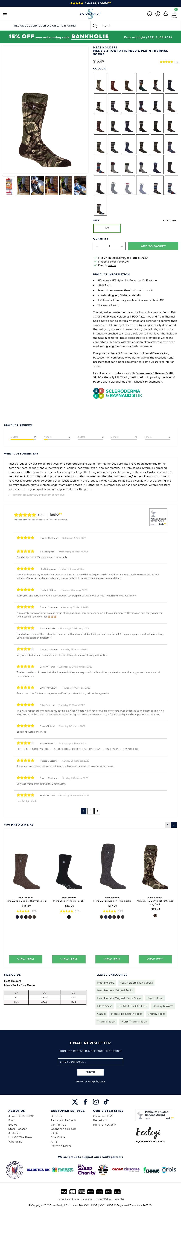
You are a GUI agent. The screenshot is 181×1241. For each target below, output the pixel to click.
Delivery (56, 1116)
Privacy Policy (103, 1199)
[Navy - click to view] (17, 917)
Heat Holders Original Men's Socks (119, 998)
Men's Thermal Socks (134, 1021)
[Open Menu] (5, 13)
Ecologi (13, 1124)
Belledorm (100, 1120)
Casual (101, 1014)
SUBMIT (90, 1072)
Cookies (87, 1199)
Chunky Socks (156, 1014)
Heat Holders (105, 982)
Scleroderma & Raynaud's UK (154, 373)
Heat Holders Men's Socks (136, 982)
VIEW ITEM (25, 959)
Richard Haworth (104, 1124)
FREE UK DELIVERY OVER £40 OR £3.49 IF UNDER (45, 26)
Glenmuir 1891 (102, 1116)
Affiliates (14, 1133)
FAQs (54, 1133)
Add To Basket (153, 246)
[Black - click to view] (26, 917)
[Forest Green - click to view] (34, 917)
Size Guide (169, 220)
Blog (11, 1120)
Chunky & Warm (163, 1006)
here (102, 1081)
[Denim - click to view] (105, 917)
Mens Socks (104, 1006)
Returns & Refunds (63, 1120)
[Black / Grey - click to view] (69, 917)
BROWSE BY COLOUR (132, 1006)
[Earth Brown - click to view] (30, 917)
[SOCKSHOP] (90, 14)
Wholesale (15, 1141)
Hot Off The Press (20, 1137)
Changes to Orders (64, 1129)
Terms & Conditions (68, 1199)
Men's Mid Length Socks (126, 1014)
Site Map (120, 1199)
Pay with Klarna (61, 1146)
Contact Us (58, 1124)
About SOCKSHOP (21, 1116)
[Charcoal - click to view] (21, 917)
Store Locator (17, 1129)
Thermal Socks (106, 1021)
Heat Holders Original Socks (115, 990)
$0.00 (174, 17)
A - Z (54, 1141)
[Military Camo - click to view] (155, 915)
